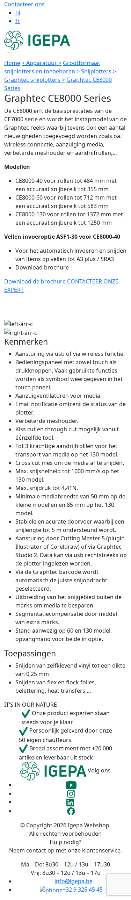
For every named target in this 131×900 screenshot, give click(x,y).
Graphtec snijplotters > (34, 80)
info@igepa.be (73, 881)
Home (12, 63)
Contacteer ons (24, 4)
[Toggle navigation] (8, 54)
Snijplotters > (98, 71)
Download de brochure (35, 281)
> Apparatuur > (41, 63)
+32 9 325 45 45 (83, 889)
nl (17, 12)
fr (17, 21)
